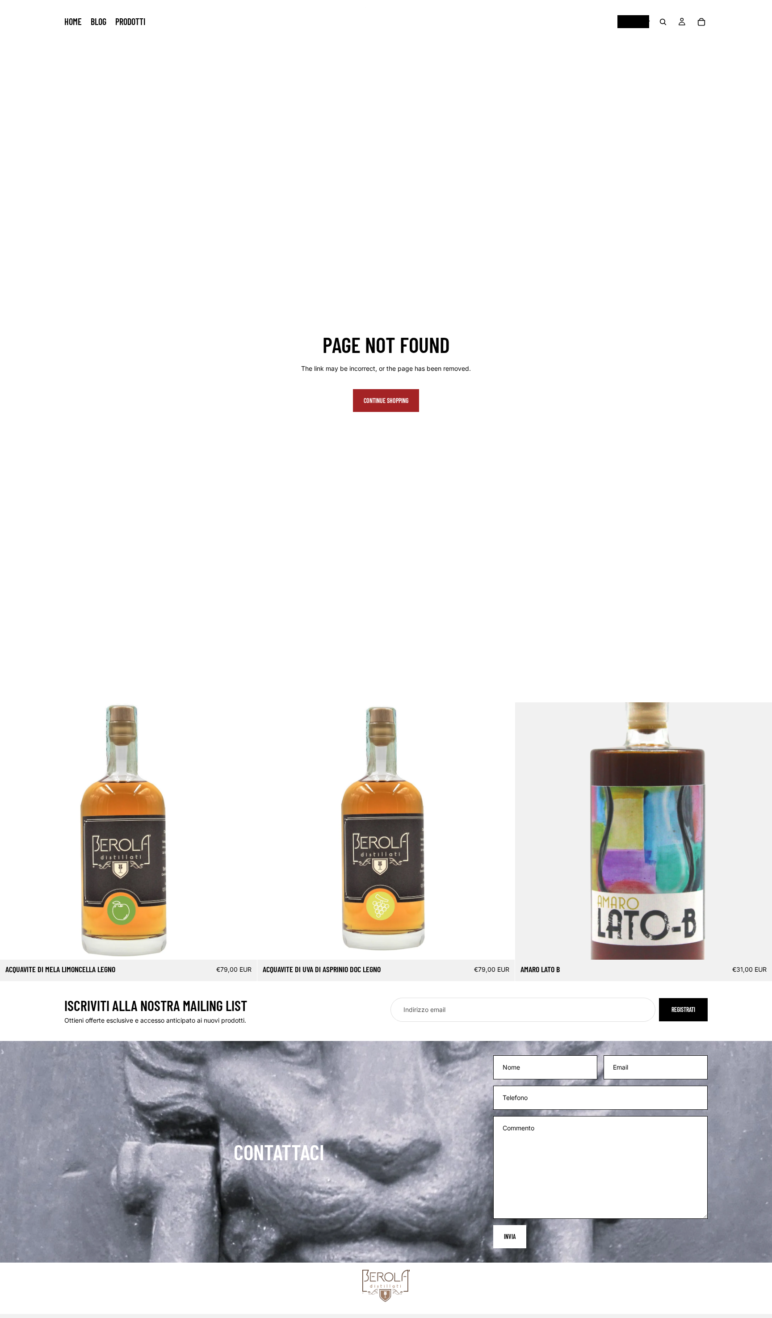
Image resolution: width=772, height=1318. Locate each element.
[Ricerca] (663, 22)
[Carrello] (701, 22)
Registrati (683, 1009)
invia (510, 1236)
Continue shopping (386, 400)
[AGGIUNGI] (243, 946)
